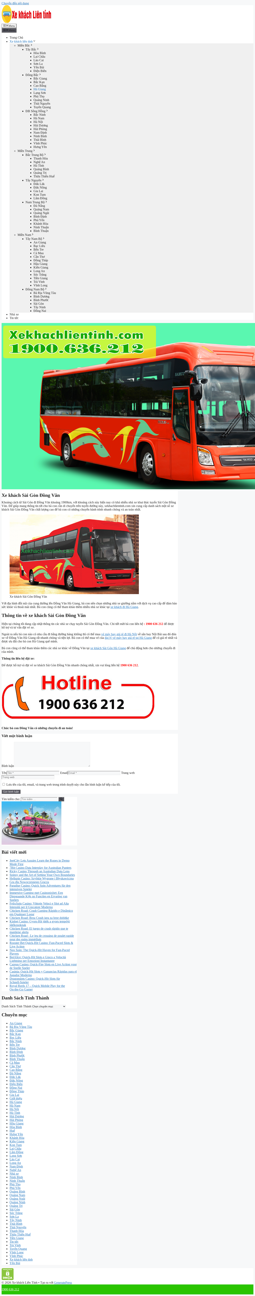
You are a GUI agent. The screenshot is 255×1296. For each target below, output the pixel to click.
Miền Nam (24, 234)
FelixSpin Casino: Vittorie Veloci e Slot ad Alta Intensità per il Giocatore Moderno (39, 905)
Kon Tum (39, 194)
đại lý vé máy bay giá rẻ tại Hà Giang (128, 637)
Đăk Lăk (39, 184)
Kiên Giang (40, 267)
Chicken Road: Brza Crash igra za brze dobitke (39, 917)
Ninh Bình (40, 136)
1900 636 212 (10, 1289)
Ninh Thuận (41, 227)
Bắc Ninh (39, 114)
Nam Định (40, 132)
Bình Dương (41, 296)
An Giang (39, 242)
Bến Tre (38, 249)
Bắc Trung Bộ (34, 155)
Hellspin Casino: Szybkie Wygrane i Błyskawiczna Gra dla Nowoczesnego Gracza (42, 880)
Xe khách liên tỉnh (21, 41)
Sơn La (38, 63)
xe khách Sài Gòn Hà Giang (108, 648)
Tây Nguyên (33, 180)
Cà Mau (38, 253)
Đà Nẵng (39, 205)
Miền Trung (25, 151)
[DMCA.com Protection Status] (8, 1279)
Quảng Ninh (41, 100)
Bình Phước (41, 300)
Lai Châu (39, 56)
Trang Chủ (16, 37)
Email (64, 772)
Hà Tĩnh (38, 165)
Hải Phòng (40, 129)
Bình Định (40, 216)
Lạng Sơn (39, 92)
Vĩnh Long (40, 285)
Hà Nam (38, 118)
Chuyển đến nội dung (15, 3)
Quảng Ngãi (41, 213)
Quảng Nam (41, 209)
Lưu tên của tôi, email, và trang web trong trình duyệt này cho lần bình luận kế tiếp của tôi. (63, 784)
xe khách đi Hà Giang (124, 607)
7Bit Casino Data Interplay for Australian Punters (40, 867)
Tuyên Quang (42, 107)
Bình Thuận (41, 231)
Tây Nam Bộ (34, 238)
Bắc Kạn (39, 82)
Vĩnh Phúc (40, 143)
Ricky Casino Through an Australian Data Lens (40, 871)
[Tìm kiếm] (61, 799)
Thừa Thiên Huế (44, 176)
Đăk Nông (40, 187)
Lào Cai (38, 60)
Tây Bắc (31, 49)
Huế (12, 1130)
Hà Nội (38, 122)
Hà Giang (39, 89)
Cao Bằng (39, 85)
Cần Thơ (39, 256)
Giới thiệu (16, 1098)
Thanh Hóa (40, 158)
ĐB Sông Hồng (35, 111)
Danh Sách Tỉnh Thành (16, 1006)
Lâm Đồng (40, 198)
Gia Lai (38, 191)
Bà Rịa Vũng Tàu (44, 293)
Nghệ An (39, 162)
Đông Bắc (32, 75)
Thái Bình (39, 139)
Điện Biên (39, 71)
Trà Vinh (39, 281)
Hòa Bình (39, 53)
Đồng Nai (39, 310)
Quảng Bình (41, 169)
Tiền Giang (40, 278)
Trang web (128, 772)
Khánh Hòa (40, 223)
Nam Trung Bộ (35, 202)
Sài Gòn (38, 303)
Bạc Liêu (39, 246)
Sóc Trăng (39, 274)
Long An (39, 271)
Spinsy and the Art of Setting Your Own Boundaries (42, 875)
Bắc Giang (40, 78)
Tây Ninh (39, 307)
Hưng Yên (40, 147)
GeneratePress (63, 1282)
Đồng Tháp (40, 260)
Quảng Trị (39, 172)
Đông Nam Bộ (35, 289)
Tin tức (14, 318)
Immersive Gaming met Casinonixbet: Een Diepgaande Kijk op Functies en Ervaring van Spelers (38, 896)
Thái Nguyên (41, 103)
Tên (4, 772)
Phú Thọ (38, 96)
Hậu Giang (40, 264)
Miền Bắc (24, 45)
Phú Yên (38, 220)
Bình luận (8, 766)
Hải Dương (40, 125)
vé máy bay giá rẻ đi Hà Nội (119, 634)
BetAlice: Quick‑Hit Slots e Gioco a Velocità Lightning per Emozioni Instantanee (38, 958)
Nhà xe (14, 314)
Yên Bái (38, 67)
